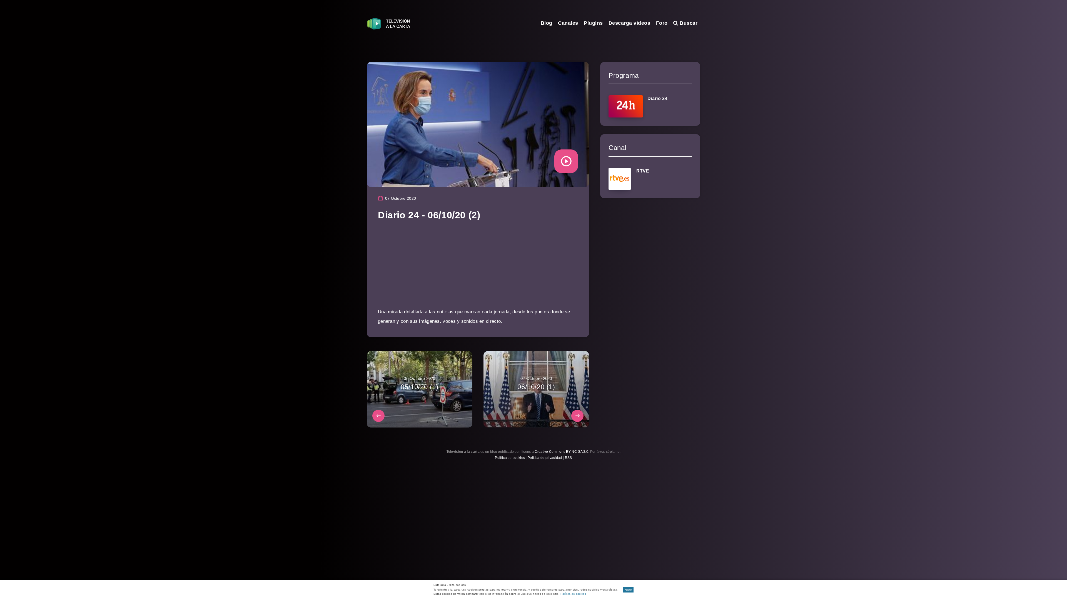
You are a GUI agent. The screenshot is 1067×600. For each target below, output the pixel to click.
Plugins (593, 23)
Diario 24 (657, 98)
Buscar (687, 23)
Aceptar (628, 590)
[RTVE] (620, 179)
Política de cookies (510, 458)
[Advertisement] (478, 268)
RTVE (642, 171)
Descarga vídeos (629, 23)
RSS (568, 458)
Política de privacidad (545, 458)
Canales (568, 23)
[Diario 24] (626, 106)
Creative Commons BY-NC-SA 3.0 (561, 452)
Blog (546, 23)
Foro (662, 23)
